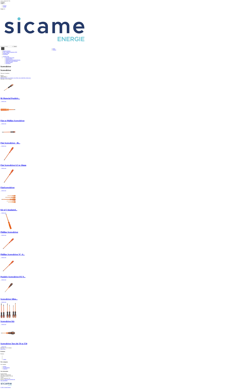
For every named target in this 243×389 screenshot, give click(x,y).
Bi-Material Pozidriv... (10, 98)
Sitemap (4, 366)
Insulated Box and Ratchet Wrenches (13, 60)
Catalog (4, 359)
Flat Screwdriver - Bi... (10, 143)
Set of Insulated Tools (10, 57)
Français (4, 5)
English (4, 6)
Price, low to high (20, 77)
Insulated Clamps (9, 58)
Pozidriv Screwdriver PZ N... (13, 277)
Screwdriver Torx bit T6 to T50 (14, 343)
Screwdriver (8, 63)
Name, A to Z (4, 76)
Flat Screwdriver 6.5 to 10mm (13, 165)
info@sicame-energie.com (9, 379)
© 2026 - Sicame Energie (6, 387)
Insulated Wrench (9, 62)
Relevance (3, 77)
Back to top (3, 349)
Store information (4, 380)
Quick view (3, 101)
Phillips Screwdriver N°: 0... (13, 254)
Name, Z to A (13, 77)
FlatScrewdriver (8, 187)
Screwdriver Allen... (9, 299)
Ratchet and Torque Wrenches (12, 61)
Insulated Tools (6, 56)
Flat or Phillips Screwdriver (13, 120)
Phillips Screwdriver (9, 232)
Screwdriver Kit (7, 321)
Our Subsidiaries (6, 367)
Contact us (5, 368)
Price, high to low (27, 77)
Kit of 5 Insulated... (9, 210)
